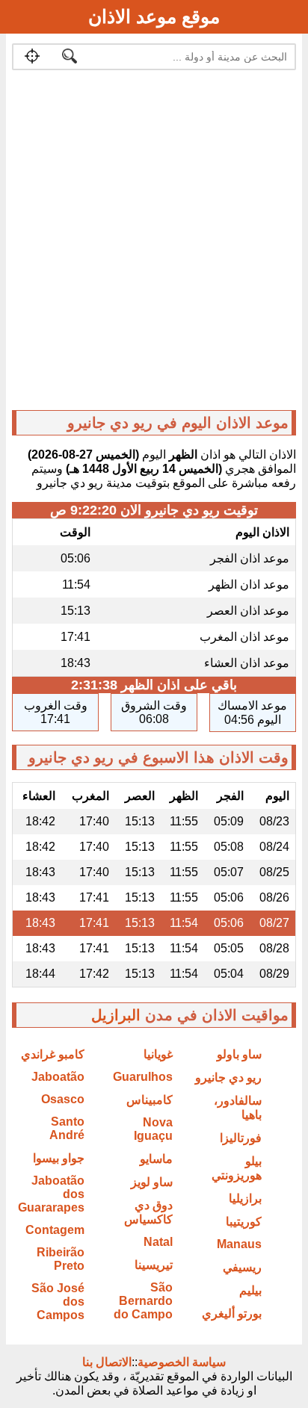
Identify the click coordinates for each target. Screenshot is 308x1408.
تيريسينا (154, 1265)
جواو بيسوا (58, 1158)
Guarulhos (143, 1076)
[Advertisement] (154, 243)
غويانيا (158, 1054)
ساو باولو (239, 1054)
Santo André (66, 1128)
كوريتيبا (244, 1221)
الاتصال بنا (107, 1362)
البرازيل (116, 1015)
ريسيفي (242, 1267)
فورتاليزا (241, 1138)
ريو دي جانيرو (228, 1077)
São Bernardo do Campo (143, 1301)
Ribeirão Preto (60, 1259)
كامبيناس (149, 1100)
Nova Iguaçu (153, 1129)
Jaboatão (57, 1076)
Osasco (62, 1099)
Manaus (239, 1244)
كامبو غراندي (52, 1054)
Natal (158, 1241)
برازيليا (245, 1198)
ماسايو (156, 1159)
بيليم (250, 1290)
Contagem (54, 1230)
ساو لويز (152, 1182)
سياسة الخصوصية (182, 1362)
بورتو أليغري (232, 1313)
